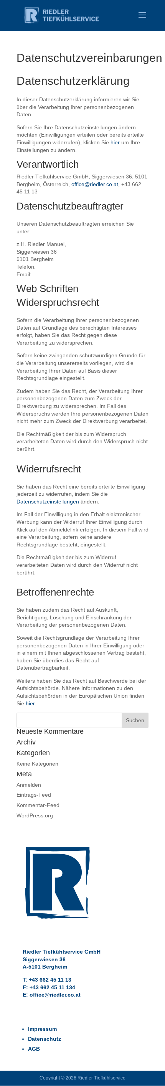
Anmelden (28, 785)
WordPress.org (34, 815)
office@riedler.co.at (94, 184)
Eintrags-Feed (33, 795)
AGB (34, 1049)
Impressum (42, 1029)
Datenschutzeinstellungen (47, 501)
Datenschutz (44, 1039)
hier (115, 142)
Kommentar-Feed (37, 805)
